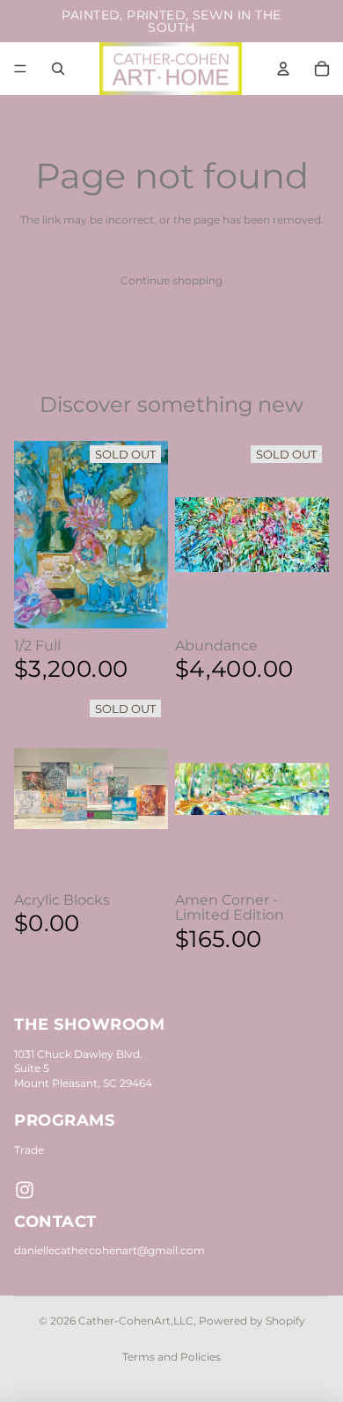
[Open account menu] (283, 68)
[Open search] (58, 68)
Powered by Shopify (252, 1320)
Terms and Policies (171, 1356)
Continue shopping (171, 280)
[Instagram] (24, 1189)
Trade (29, 1149)
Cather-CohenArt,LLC (135, 1320)
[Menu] (20, 68)
